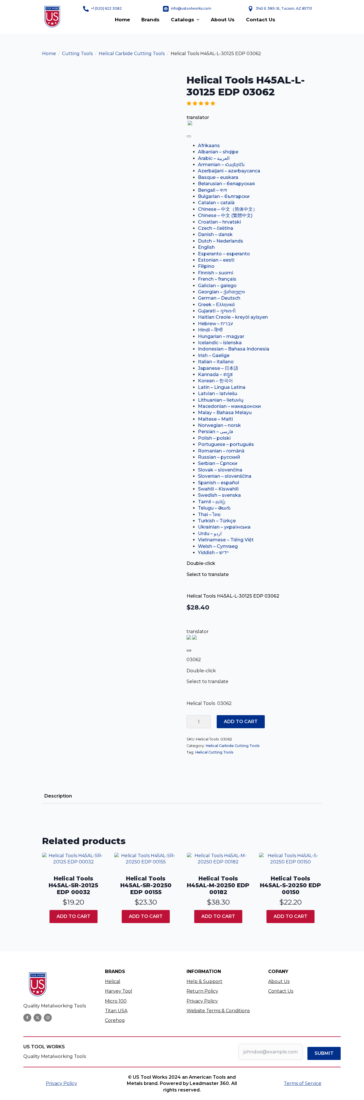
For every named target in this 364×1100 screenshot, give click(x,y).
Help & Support (204, 981)
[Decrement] (191, 721)
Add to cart (241, 721)
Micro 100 (116, 1001)
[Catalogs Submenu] (199, 20)
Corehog (115, 1020)
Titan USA (116, 1010)
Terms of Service (302, 1083)
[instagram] (48, 1018)
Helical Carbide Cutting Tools (132, 53)
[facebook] (27, 1018)
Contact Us (260, 19)
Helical (112, 981)
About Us (223, 19)
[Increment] (206, 721)
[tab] (58, 796)
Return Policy (202, 991)
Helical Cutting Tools (214, 752)
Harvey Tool (118, 991)
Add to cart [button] (73, 916)
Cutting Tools (77, 53)
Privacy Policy (202, 1001)
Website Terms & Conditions (218, 1010)
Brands (150, 19)
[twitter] (38, 1018)
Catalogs (182, 19)
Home (122, 19)
